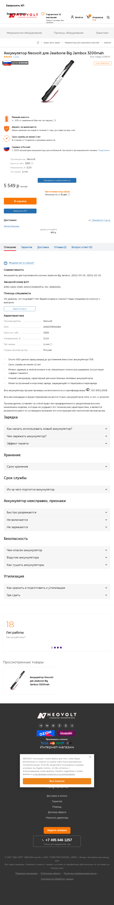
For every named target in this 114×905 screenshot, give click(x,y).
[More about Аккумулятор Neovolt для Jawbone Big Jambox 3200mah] (17, 681)
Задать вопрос (20, 309)
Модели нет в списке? (21, 263)
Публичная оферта (50, 873)
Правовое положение (26, 873)
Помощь (57, 807)
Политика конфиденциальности (80, 873)
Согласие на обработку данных (57, 879)
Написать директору (57, 817)
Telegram (40, 723)
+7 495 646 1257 (59, 840)
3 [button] (58, 648)
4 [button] (61, 648)
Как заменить (102, 63)
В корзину (20, 201)
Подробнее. (104, 150)
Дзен (59, 723)
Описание (10, 247)
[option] (57, 82)
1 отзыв (16, 57)
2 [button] (55, 648)
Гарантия (26, 247)
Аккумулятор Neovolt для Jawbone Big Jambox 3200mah (41, 681)
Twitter (53, 723)
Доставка (43, 247)
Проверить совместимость (57, 180)
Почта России (11, 226)
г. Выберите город (100, 220)
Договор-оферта (57, 812)
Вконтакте (47, 723)
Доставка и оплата (57, 796)
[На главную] (38, 42)
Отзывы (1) (60, 247)
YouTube (72, 723)
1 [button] (52, 648)
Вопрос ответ (82, 247)
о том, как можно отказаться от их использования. (54, 774)
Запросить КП (15, 5)
